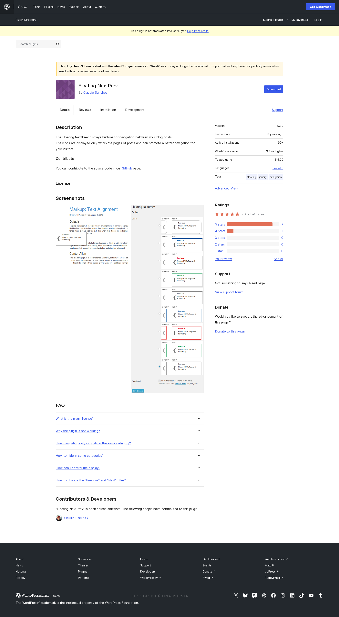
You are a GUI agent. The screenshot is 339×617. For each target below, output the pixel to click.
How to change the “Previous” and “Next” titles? (91, 480)
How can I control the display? (78, 468)
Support (277, 110)
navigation (276, 177)
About (20, 559)
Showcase (85, 559)
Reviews (85, 110)
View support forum (229, 292)
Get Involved (211, 559)
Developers (148, 571)
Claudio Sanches (95, 92)
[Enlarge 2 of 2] (198, 210)
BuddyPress (274, 577)
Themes (83, 565)
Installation (108, 110)
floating (251, 177)
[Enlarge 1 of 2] (123, 210)
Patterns (83, 577)
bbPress (272, 571)
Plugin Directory (26, 19)
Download (274, 89)
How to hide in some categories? (80, 456)
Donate (209, 571)
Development (134, 110)
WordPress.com (277, 559)
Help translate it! (198, 31)
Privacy (20, 577)
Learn (144, 559)
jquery (263, 177)
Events (207, 565)
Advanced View (226, 188)
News (19, 565)
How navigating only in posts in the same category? (93, 443)
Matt (269, 565)
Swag (208, 577)
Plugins (82, 571)
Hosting (21, 571)
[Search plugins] (57, 44)
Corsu (56, 595)
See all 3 (277, 168)
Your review (223, 259)
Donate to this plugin (230, 331)
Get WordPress (320, 6)
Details (65, 110)
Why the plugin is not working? (78, 431)
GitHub (127, 168)
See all (278, 259)
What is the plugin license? (75, 418)
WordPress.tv (150, 577)
